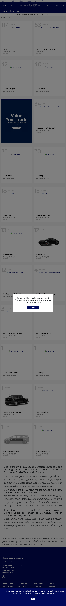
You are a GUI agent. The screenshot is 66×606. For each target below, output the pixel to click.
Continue (33, 307)
